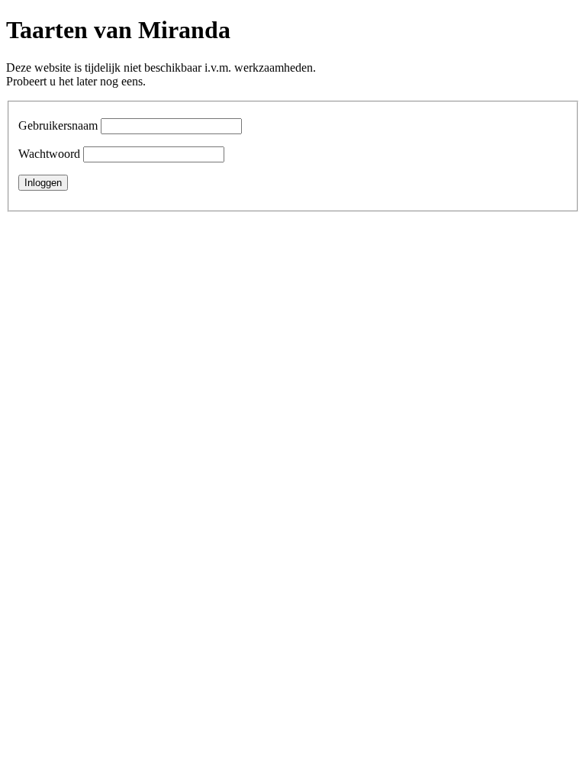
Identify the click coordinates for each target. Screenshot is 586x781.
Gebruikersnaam (58, 125)
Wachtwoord (49, 153)
